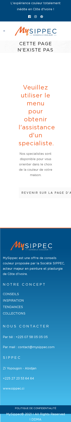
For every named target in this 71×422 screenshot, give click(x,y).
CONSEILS (11, 294)
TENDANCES (13, 307)
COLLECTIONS (14, 313)
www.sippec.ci (13, 388)
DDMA (36, 419)
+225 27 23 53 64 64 (18, 378)
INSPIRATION (13, 300)
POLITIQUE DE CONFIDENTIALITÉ (35, 408)
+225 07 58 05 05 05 (32, 337)
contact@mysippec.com (36, 347)
